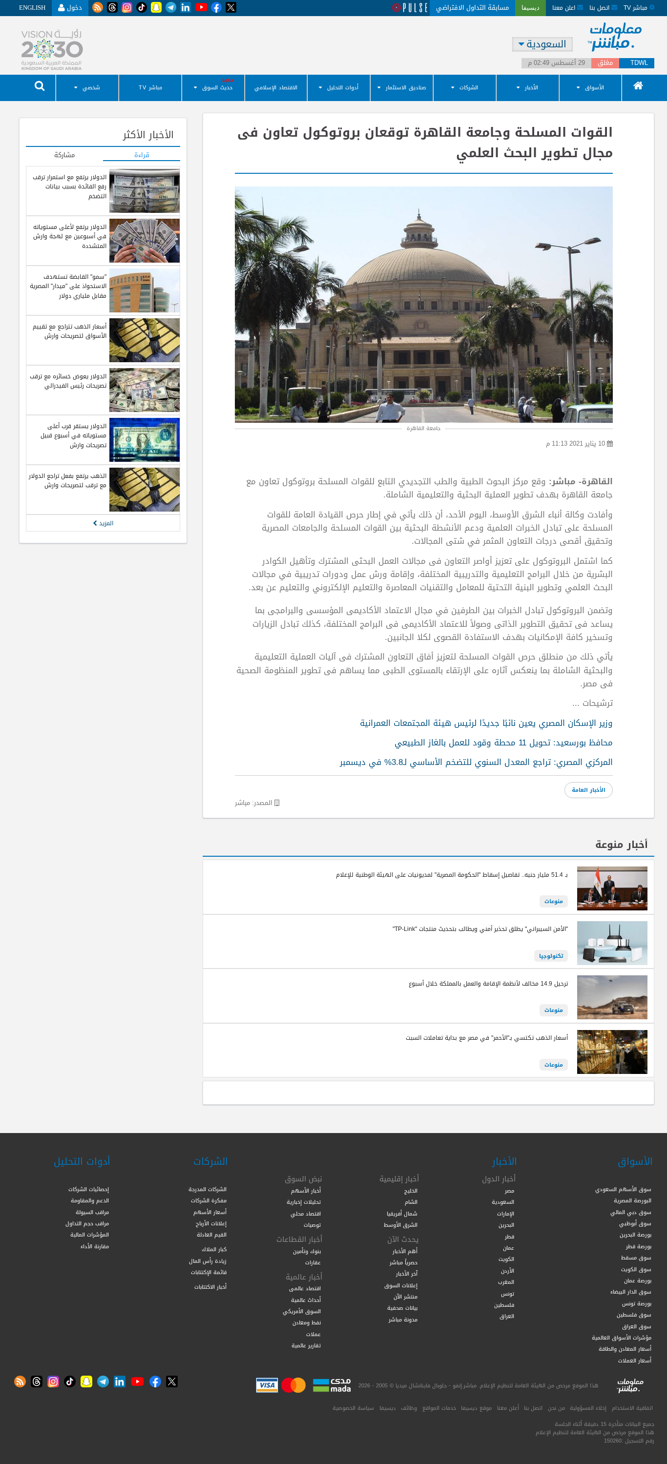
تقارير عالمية (306, 1345)
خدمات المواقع (439, 1408)
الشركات (468, 87)
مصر (509, 1191)
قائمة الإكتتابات (209, 1272)
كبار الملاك (214, 1249)
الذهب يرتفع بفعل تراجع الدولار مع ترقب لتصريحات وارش (67, 480)
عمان (508, 1248)
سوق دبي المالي (630, 1212)
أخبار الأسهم (306, 1191)
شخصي (91, 87)
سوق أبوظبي (635, 1223)
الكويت (506, 1259)
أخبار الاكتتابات (210, 1287)
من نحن (556, 1408)
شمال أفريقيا (402, 1213)
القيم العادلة (212, 1234)
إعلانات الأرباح (211, 1223)
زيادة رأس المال (208, 1261)
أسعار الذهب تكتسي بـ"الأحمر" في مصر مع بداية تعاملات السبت (487, 1038)
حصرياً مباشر (403, 1262)
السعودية (503, 1202)
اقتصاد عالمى (305, 1288)
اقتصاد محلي (306, 1213)
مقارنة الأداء (95, 1246)
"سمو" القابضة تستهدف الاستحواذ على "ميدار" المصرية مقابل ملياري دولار (68, 286)
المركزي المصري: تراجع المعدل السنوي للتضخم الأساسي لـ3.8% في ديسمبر (476, 762)
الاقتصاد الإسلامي (275, 87)
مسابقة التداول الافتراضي (472, 7)
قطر (509, 1236)
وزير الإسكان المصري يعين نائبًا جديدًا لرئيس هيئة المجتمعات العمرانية (486, 723)
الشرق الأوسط (400, 1225)
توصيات (312, 1225)
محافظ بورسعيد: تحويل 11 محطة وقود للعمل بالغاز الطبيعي (504, 742)
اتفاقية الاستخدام (632, 1408)
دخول (73, 7)
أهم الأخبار (405, 1251)
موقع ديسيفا (476, 1408)
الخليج (410, 1191)
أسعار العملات (634, 1360)
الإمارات (505, 1213)
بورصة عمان (637, 1280)
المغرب (506, 1282)
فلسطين (504, 1305)
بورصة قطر (638, 1246)
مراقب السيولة (92, 1212)
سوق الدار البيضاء (630, 1292)
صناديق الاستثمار (406, 87)
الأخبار (531, 87)
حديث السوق (217, 87)
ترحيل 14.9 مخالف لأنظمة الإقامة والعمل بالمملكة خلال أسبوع (488, 984)
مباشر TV (150, 87)
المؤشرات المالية (89, 1234)
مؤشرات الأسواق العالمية (621, 1337)
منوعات (553, 901)
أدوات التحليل (342, 87)
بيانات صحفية (402, 1308)
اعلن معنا (564, 7)
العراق (507, 1316)
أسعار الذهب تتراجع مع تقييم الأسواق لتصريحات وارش (69, 331)
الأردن (507, 1271)
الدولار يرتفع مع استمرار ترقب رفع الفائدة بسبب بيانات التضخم (69, 186)
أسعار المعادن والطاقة (625, 1349)
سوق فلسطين (634, 1315)
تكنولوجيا (551, 956)
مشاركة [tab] (64, 155)
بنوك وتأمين (307, 1251)
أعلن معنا (508, 1408)
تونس (507, 1294)
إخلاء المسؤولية (588, 1408)
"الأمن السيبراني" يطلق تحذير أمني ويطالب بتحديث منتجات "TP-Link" (480, 929)
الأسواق (594, 87)
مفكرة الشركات (209, 1200)
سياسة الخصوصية (353, 1408)
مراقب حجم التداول (87, 1223)
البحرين (506, 1225)
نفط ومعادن (306, 1322)
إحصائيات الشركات (88, 1189)
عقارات (313, 1262)
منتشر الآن (405, 1296)
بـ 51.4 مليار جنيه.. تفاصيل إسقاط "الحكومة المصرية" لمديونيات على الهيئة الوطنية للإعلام (452, 875)
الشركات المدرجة (207, 1189)
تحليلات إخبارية (304, 1202)
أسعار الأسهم (210, 1212)
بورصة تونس (636, 1303)
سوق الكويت (636, 1269)
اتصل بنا (600, 7)
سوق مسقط (636, 1257)
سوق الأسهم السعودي (623, 1189)
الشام (411, 1202)
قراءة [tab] (141, 155)
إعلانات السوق (400, 1285)
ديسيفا (387, 1408)
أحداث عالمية (306, 1300)
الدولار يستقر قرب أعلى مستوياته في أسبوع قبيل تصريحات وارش (73, 435)
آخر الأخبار (406, 1273)
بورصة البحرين (635, 1234)
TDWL (639, 63)
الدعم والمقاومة (90, 1200)
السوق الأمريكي (302, 1311)
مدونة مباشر (403, 1319)
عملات (313, 1334)
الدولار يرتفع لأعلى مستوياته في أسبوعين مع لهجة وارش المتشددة (69, 236)
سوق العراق (636, 1326)
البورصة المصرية (632, 1200)
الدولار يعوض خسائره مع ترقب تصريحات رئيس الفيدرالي (68, 381)
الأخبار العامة (588, 790)
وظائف (409, 1408)
